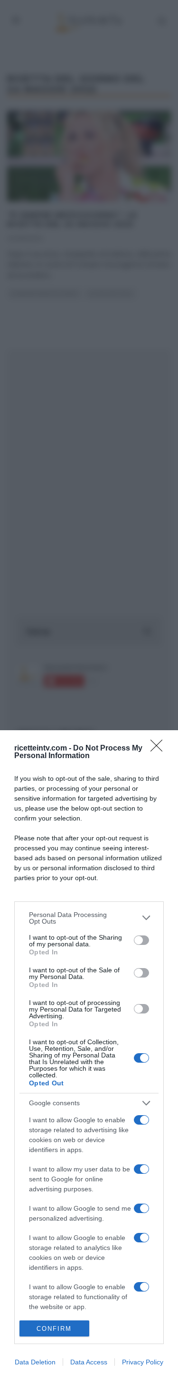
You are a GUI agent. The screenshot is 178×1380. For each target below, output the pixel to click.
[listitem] (89, 918)
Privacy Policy (142, 1362)
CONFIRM (54, 1328)
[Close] (159, 749)
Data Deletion (35, 1362)
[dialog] (89, 1055)
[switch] (141, 940)
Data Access (88, 1362)
